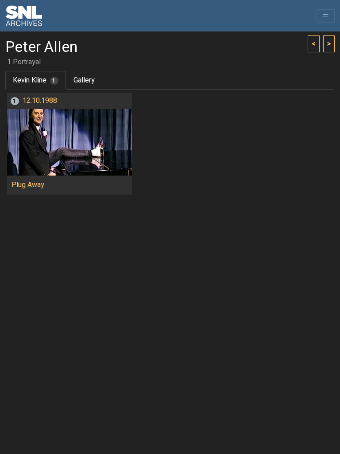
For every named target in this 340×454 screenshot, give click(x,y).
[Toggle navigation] (326, 16)
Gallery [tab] (84, 80)
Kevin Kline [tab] (34, 80)
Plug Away (28, 185)
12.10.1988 (40, 100)
